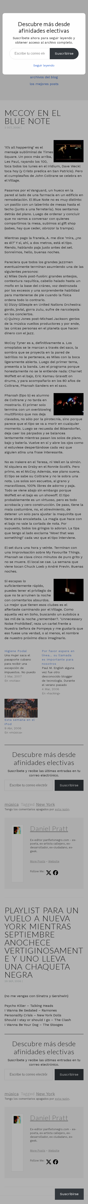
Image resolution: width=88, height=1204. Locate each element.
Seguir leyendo (43, 65)
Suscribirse (64, 53)
